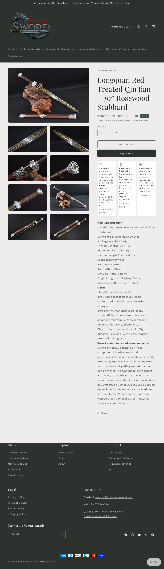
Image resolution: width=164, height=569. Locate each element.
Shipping (118, 121)
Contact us (144, 196)
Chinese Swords (17, 452)
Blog (60, 458)
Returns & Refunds (120, 463)
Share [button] (104, 413)
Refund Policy (16, 508)
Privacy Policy (16, 497)
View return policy (125, 205)
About (62, 463)
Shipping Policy (17, 514)
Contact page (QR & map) (100, 516)
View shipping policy (106, 211)
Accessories (15, 469)
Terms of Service (18, 503)
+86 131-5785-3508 (96, 504)
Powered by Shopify (47, 561)
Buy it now (127, 153)
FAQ (111, 469)
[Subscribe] (62, 534)
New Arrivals (15, 475)
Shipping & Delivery (120, 458)
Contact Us (115, 452)
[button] (12, 49)
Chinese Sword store (26, 561)
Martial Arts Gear (18, 463)
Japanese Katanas (19, 458)
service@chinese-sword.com (114, 497)
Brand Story (65, 452)
